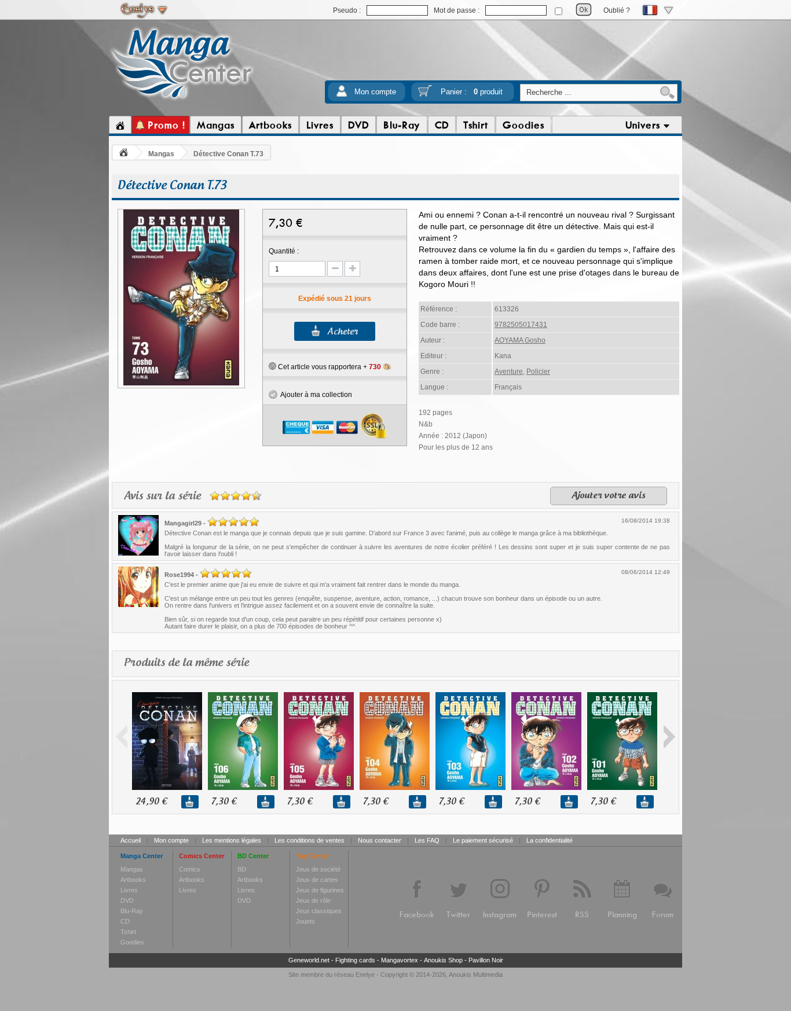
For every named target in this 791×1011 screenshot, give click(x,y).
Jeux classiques (319, 910)
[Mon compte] (341, 94)
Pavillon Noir (485, 960)
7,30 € (223, 802)
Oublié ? (616, 10)
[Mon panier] (425, 94)
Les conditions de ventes (309, 840)
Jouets (305, 921)
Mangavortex (399, 960)
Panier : (472, 91)
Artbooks (133, 879)
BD (241, 869)
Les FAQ (427, 840)
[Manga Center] (182, 100)
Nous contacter (379, 840)
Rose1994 (179, 574)
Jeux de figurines (320, 890)
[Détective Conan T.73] (181, 384)
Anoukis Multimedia (476, 974)
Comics (189, 869)
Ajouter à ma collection (314, 395)
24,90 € (151, 802)
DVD (127, 900)
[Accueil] (120, 125)
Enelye (365, 974)
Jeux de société (318, 869)
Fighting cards (355, 960)
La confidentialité (549, 840)
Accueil (130, 840)
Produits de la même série (186, 663)
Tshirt (128, 931)
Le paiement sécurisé (483, 840)
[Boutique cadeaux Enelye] (272, 366)
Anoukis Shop (443, 960)
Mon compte (375, 91)
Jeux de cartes (317, 879)
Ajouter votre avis (609, 496)
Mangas (161, 154)
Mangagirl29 (183, 523)
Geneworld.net (308, 960)
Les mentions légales (231, 840)
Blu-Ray (131, 910)
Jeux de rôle (313, 900)
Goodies (132, 942)
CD (125, 921)
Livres (129, 890)
